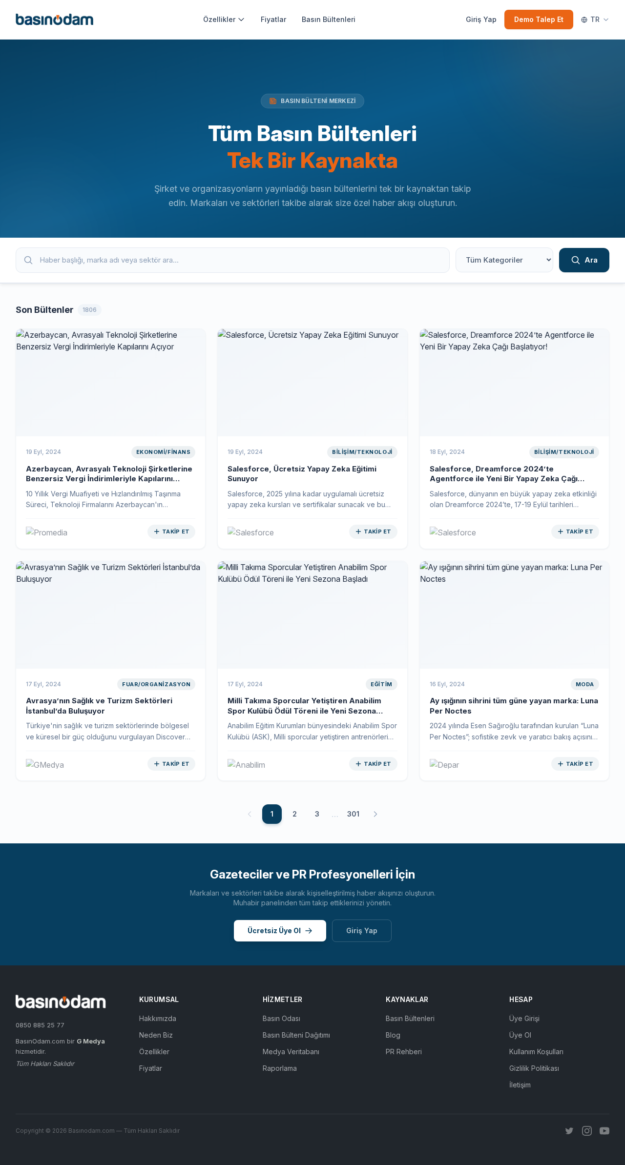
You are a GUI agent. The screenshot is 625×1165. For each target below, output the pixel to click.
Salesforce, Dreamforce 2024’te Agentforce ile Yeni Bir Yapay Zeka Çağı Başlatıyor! (504, 478)
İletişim (520, 1085)
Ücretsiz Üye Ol (274, 930)
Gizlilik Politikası (534, 1068)
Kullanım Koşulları (536, 1051)
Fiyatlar (273, 19)
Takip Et (175, 531)
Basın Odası (281, 1018)
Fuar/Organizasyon (156, 684)
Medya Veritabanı (291, 1051)
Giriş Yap (481, 19)
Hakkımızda (157, 1018)
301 (353, 814)
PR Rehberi (404, 1051)
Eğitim (381, 684)
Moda (585, 684)
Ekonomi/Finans (163, 452)
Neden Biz (156, 1035)
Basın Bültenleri (328, 19)
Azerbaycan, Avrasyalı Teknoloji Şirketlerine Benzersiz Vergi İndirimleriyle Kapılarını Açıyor (109, 478)
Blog (393, 1035)
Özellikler (219, 19)
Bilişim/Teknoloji (362, 452)
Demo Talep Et (538, 19)
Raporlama (280, 1068)
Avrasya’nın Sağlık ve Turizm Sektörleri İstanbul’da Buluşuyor (99, 705)
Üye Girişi (524, 1018)
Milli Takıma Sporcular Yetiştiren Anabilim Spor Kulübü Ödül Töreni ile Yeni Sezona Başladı (304, 710)
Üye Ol (520, 1035)
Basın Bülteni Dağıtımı (296, 1035)
